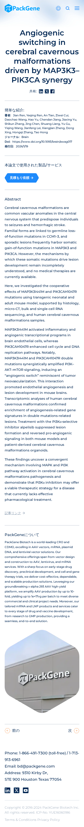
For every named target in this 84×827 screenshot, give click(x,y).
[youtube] (25, 790)
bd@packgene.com (36, 766)
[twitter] (16, 790)
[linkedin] (7, 790)
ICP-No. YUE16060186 (53, 812)
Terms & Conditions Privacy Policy (32, 820)
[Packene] (22, 8)
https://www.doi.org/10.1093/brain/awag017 (42, 141)
